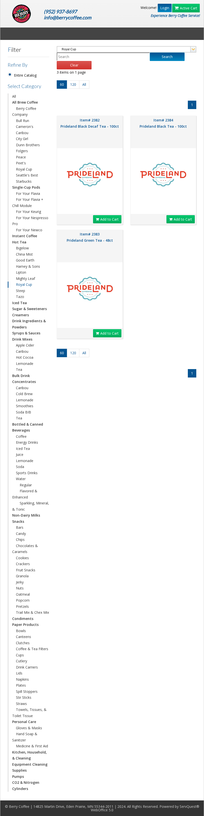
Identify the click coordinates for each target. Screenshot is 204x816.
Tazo (20, 296)
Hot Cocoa (24, 357)
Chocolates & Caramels (25, 548)
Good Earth (25, 260)
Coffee (21, 436)
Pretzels (22, 606)
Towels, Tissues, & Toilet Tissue (29, 712)
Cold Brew (24, 393)
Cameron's (24, 126)
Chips (20, 539)
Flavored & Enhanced (24, 494)
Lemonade (24, 363)
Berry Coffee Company (24, 111)
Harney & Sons (28, 266)
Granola (22, 576)
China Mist (24, 254)
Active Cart (188, 8)
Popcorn (23, 600)
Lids (19, 673)
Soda (20, 466)
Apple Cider (25, 345)
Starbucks (24, 181)
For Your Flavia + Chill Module (27, 202)
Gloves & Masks (29, 728)
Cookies (22, 557)
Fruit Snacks (25, 570)
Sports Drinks (27, 472)
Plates (21, 685)
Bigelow (22, 248)
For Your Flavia (28, 193)
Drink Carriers (27, 667)
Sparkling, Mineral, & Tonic (30, 506)
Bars (19, 527)
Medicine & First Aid (32, 746)
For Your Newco (29, 230)
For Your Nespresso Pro (30, 220)
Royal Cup (24, 169)
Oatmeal (23, 594)
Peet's (21, 163)
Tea (19, 369)
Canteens (23, 636)
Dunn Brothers (28, 145)
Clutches (23, 643)
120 (73, 84)
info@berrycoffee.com (67, 17)
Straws (21, 703)
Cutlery (21, 661)
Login (164, 7)
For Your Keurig (28, 211)
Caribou (22, 132)
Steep (20, 290)
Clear (74, 65)
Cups (20, 655)
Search (167, 56)
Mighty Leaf (25, 278)
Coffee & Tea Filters (32, 648)
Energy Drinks (27, 442)
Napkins (22, 679)
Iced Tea (23, 448)
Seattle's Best (27, 175)
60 (62, 84)
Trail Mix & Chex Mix (32, 612)
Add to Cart (109, 219)
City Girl (22, 138)
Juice (19, 454)
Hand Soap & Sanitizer (24, 736)
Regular (26, 485)
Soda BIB (23, 412)
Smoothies (24, 406)
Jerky (20, 582)
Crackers (23, 563)
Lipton (21, 272)
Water (21, 478)
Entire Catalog (25, 75)
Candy (21, 533)
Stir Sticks (23, 697)
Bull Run (22, 120)
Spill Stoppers (27, 691)
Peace (21, 157)
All (14, 96)
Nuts (20, 588)
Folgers (22, 150)
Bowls (21, 630)
